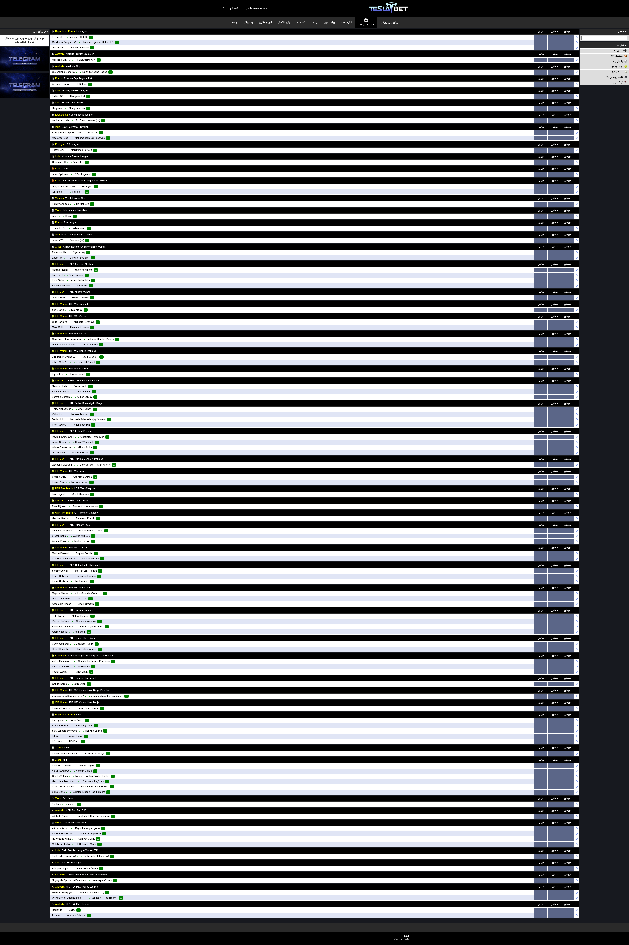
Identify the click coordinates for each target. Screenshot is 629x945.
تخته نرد (300, 22)
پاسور (314, 22)
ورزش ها (622, 45)
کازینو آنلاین (265, 22)
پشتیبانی (248, 22)
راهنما (234, 22)
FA (222, 8)
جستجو (622, 31)
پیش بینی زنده (366, 25)
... (541, 37)
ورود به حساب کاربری (256, 8)
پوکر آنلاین (329, 22)
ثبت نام (234, 8)
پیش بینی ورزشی (389, 22)
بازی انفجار (284, 22)
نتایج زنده (346, 22)
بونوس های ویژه (402, 939)
